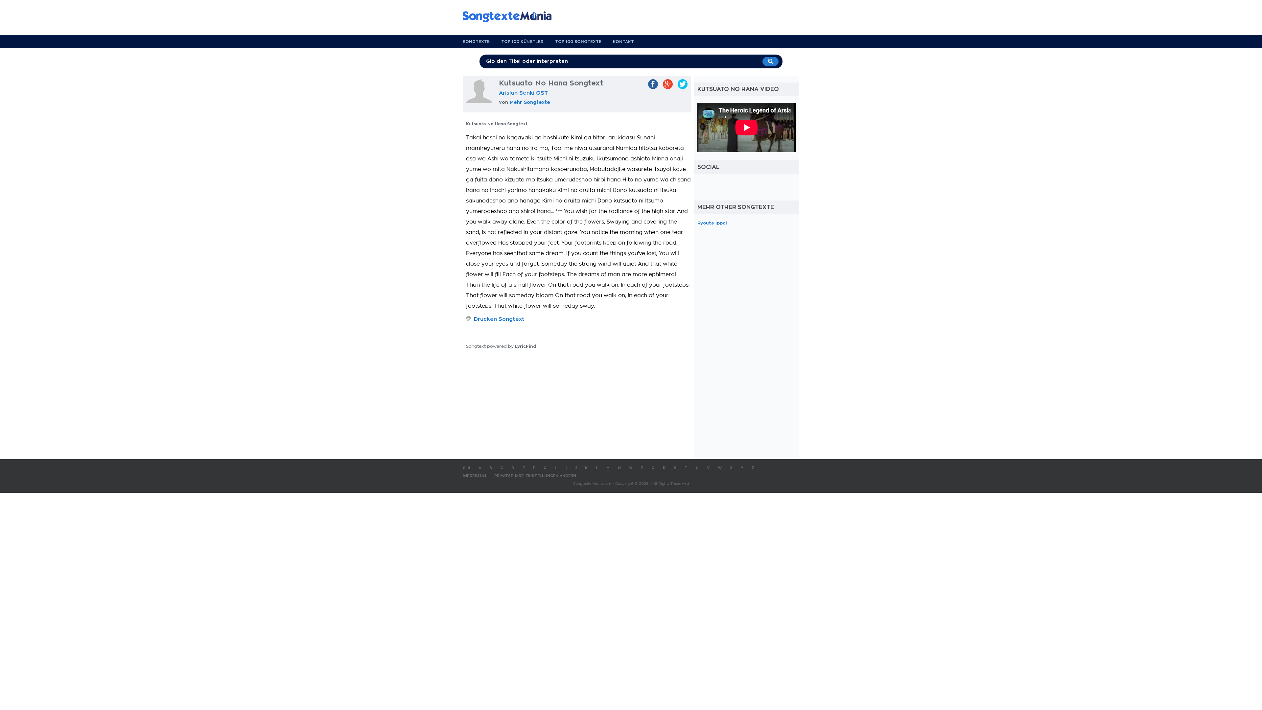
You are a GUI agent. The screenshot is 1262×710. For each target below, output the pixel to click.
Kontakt (623, 42)
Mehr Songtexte (530, 102)
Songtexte (476, 42)
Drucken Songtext (499, 319)
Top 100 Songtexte (578, 42)
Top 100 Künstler (522, 42)
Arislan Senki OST (523, 93)
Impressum (474, 476)
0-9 (466, 468)
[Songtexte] (510, 17)
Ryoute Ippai (712, 223)
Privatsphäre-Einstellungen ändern (535, 476)
